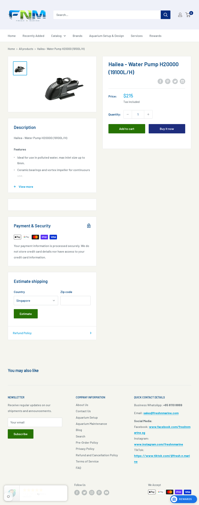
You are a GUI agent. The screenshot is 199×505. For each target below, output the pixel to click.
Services (137, 35)
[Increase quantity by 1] (148, 114)
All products (26, 48)
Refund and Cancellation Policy (97, 455)
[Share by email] (182, 81)
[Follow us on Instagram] (91, 492)
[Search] (165, 14)
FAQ (78, 467)
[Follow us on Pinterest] (99, 492)
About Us (82, 405)
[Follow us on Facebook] (77, 492)
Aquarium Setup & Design (106, 35)
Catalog (56, 35)
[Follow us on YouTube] (106, 492)
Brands (77, 35)
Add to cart (126, 128)
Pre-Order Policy (87, 442)
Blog (79, 430)
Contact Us (83, 411)
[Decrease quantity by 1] (128, 114)
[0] (188, 14)
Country (19, 292)
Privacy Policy (85, 448)
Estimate (26, 314)
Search (80, 436)
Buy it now (167, 128)
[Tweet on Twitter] (175, 81)
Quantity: (114, 114)
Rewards (155, 35)
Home (12, 35)
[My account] (180, 15)
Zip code (66, 292)
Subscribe (21, 434)
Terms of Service (87, 461)
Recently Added (33, 35)
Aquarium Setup (87, 417)
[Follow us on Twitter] (84, 492)
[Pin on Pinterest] (167, 81)
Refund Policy (22, 333)
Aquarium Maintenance (91, 423)
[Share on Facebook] (160, 81)
